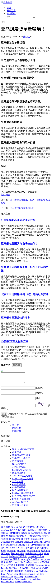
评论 (4, 414)
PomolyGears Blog (23, 581)
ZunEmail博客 (7, 542)
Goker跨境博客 (19, 464)
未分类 (15, 425)
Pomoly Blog (12, 574)
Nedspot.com (7, 576)
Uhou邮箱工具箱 (36, 556)
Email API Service (42, 542)
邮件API (5, 547)
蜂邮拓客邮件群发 (34, 553)
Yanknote (39, 565)
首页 (9, 7)
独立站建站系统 (20, 490)
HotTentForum (7, 581)
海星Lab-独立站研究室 (23, 449)
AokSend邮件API (20, 502)
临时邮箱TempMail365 (34, 527)
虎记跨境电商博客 (15, 565)
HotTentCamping (27, 574)
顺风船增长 (6, 562)
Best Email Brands (9, 545)
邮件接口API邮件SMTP (23, 496)
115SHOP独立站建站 (22, 475)
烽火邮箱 (5, 527)
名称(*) (39, 388)
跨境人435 (36, 568)
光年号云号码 (31, 571)
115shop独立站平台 (10, 559)
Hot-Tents (40, 574)
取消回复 (17, 365)
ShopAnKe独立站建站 (22, 478)
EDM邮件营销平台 (40, 545)
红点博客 (25, 539)
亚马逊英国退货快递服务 (15, 317)
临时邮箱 (42, 530)
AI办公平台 (24, 545)
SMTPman (32, 530)
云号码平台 (16, 527)
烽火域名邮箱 (33, 550)
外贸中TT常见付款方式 (14, 341)
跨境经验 (11, 13)
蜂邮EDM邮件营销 (21, 455)
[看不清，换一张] (42, 404)
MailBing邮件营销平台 (23, 493)
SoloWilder (25, 568)
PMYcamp (18, 576)
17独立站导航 (19, 467)
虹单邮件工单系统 (21, 458)
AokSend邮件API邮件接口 (13, 530)
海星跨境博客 (19, 473)
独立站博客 (17, 461)
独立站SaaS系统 (20, 505)
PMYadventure (21, 579)
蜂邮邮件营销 (17, 553)
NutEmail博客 (37, 539)
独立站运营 (14, 539)
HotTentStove (35, 579)
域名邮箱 (21, 550)
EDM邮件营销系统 (21, 499)
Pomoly (4, 568)
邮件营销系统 (19, 484)
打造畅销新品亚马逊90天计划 (18, 220)
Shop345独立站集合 (22, 562)
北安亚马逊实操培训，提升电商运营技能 (25, 294)
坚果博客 (30, 565)
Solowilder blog (32, 576)
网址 (38, 398)
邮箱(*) (39, 393)
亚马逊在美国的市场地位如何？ (19, 243)
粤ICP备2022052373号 (11, 522)
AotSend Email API (24, 542)
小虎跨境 (16, 452)
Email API (14, 547)
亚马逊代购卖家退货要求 (22, 208)
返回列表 (5, 194)
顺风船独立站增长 (18, 536)
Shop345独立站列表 (21, 470)
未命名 (26, 36)
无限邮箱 (8, 571)
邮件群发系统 (19, 487)
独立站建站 (17, 481)
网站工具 (11, 10)
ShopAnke (45, 559)
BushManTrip (7, 579)
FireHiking (14, 568)
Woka (47, 565)
